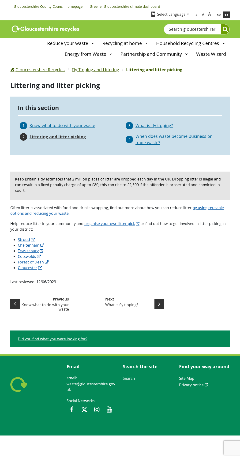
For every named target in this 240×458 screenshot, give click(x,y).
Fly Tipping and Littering (95, 69)
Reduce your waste (68, 43)
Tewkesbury (28, 250)
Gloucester (27, 267)
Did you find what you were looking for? (52, 339)
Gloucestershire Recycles (40, 69)
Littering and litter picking (58, 136)
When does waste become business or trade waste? (173, 139)
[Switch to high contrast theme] (226, 14)
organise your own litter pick (109, 223)
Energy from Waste (86, 54)
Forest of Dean (31, 262)
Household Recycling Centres (188, 43)
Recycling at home (122, 43)
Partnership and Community (151, 54)
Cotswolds (27, 256)
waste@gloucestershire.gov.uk (91, 386)
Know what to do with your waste (62, 125)
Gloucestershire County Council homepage (48, 6)
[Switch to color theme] (219, 14)
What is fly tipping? (154, 125)
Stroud (24, 239)
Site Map (186, 378)
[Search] (225, 29)
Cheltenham (28, 245)
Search (129, 378)
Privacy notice (191, 384)
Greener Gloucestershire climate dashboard (125, 6)
